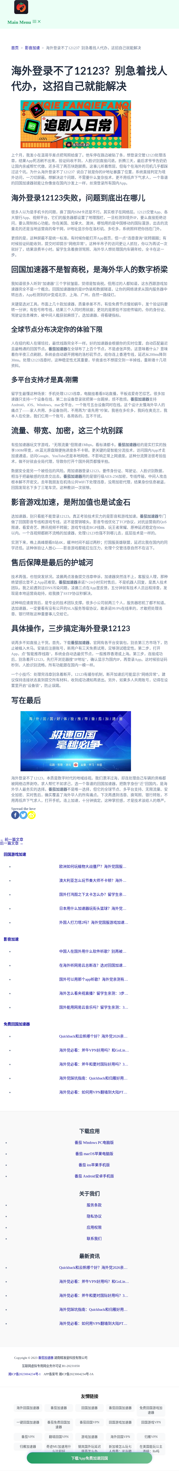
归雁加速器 (28, 1446)
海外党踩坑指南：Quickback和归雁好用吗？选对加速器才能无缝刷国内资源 (94, 1078)
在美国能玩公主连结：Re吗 (151, 1449)
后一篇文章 (11, 843)
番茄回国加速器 (120, 1408)
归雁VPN (151, 1437)
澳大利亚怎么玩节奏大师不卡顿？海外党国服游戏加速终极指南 (94, 881)
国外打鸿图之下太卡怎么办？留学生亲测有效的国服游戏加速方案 (94, 894)
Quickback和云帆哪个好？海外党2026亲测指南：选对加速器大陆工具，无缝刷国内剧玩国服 (94, 1036)
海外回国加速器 (28, 1408)
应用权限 (94, 1227)
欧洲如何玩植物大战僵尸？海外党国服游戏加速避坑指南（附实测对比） (94, 867)
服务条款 (94, 1205)
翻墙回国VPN (59, 1437)
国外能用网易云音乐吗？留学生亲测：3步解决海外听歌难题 (94, 1007)
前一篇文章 (11, 839)
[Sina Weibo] (32, 815)
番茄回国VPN (89, 1422)
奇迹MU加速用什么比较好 (58, 1449)
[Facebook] (15, 815)
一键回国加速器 (28, 1422)
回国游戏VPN (151, 1422)
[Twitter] (23, 815)
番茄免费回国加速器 (58, 1425)
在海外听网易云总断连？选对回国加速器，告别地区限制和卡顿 (94, 965)
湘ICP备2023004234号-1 (24, 1374)
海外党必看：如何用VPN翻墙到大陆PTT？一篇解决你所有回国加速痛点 (94, 1092)
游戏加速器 (89, 1437)
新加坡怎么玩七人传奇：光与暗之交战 (120, 1451)
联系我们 (94, 1239)
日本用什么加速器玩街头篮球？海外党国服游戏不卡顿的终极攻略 (94, 908)
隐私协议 (94, 1216)
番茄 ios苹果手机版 (94, 1165)
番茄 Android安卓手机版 (94, 1176)
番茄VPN (27, 1437)
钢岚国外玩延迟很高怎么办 (89, 1449)
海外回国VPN (120, 1437)
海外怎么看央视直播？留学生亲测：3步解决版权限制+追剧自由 (94, 993)
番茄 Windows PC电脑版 (94, 1143)
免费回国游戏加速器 (151, 1410)
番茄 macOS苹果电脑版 (94, 1154)
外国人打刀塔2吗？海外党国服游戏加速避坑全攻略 (94, 922)
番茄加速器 (46, 1358)
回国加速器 (89, 1408)
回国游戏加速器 (120, 1422)
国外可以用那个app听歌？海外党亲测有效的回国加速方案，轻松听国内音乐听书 (94, 979)
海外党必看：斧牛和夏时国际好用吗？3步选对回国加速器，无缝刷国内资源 (94, 1064)
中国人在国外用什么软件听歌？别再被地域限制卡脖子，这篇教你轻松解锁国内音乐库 (94, 951)
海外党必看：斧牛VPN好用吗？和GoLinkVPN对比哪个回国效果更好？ (94, 1050)
